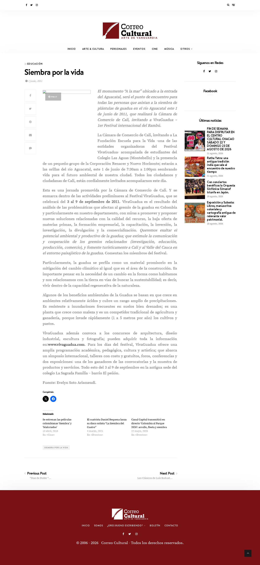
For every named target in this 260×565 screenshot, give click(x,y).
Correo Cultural (114, 543)
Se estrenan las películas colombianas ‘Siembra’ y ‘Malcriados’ (57, 423)
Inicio (72, 48)
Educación (35, 63)
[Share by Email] (30, 135)
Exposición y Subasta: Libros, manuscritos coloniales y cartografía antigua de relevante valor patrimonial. (221, 211)
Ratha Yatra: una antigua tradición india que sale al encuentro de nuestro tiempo (221, 165)
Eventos (139, 48)
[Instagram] (37, 5)
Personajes (118, 48)
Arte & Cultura (93, 48)
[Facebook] (26, 5)
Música (169, 48)
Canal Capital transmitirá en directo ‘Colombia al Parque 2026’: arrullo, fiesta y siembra (149, 423)
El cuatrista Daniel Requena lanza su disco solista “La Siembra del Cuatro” (107, 423)
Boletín (155, 525)
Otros (185, 48)
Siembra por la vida (56, 447)
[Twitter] (31, 5)
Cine (155, 48)
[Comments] (30, 148)
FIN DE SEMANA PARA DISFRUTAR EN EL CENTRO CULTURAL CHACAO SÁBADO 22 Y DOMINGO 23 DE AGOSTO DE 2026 (220, 138)
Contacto (171, 525)
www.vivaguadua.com (66, 344)
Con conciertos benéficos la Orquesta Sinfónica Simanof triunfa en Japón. (221, 187)
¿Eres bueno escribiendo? (125, 525)
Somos (98, 525)
